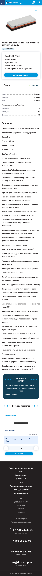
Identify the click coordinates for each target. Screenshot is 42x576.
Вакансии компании (21, 493)
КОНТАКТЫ (21, 509)
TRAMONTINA (21, 479)
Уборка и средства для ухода (21, 486)
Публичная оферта (21, 518)
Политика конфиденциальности (21, 522)
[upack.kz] (8, 2)
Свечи (21, 482)
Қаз (16, 3)
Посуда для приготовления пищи (21, 468)
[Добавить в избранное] (36, 9)
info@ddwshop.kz (21, 562)
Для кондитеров (21, 475)
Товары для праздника (21, 490)
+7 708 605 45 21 (23, 529)
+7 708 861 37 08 (21, 540)
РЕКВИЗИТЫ (21, 505)
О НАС (21, 498)
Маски (21, 472)
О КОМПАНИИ (21, 512)
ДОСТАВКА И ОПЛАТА (21, 502)
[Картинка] (21, 39)
